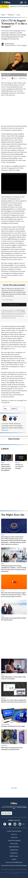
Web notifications (14, 847)
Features (24, 45)
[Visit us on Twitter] (9, 824)
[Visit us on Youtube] (14, 824)
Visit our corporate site (20, 808)
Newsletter (23, 78)
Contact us (14, 837)
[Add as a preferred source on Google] (6, 813)
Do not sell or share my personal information (14, 865)
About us (14, 834)
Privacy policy (14, 843)
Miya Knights (10, 43)
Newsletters (14, 853)
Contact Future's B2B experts (14, 862)
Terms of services (20, 310)
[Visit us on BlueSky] (19, 824)
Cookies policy (14, 850)
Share (5, 78)
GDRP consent (14, 856)
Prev (5, 408)
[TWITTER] (11, 419)
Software (11, 15)
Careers (14, 859)
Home (3, 15)
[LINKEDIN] (15, 419)
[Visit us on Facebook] (4, 824)
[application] (14, 182)
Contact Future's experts (14, 831)
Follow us (16, 78)
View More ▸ (14, 788)
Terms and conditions (14, 840)
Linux (18, 15)
